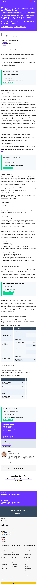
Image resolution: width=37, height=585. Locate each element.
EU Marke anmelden (8, 82)
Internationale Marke (7, 43)
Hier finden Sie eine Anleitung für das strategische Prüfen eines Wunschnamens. (22, 110)
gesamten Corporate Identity (25, 117)
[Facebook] (14, 468)
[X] (18, 468)
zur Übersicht (18, 513)
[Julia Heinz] (4, 454)
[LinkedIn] (16, 468)
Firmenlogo (5, 115)
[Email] (22, 468)
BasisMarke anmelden (9, 291)
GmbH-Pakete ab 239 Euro (6, 444)
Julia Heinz (10, 451)
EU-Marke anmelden (20, 26)
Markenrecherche (4, 99)
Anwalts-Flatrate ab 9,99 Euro (7, 443)
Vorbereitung (5, 38)
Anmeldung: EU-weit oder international (10, 40)
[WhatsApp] (20, 468)
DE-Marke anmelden (7, 26)
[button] (18, 539)
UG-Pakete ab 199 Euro (6, 446)
